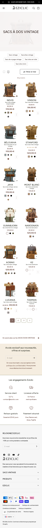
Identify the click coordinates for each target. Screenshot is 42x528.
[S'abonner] (34, 358)
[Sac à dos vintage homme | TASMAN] (31, 289)
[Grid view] (4, 71)
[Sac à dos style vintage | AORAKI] (10, 251)
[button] (4, 8)
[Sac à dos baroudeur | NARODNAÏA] (31, 215)
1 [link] (12, 320)
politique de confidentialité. (16, 365)
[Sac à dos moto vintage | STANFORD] (31, 132)
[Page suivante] (29, 320)
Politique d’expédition (25, 508)
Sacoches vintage (27, 55)
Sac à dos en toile (31, 59)
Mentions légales (29, 511)
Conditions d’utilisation (9, 508)
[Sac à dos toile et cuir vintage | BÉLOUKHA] (10, 132)
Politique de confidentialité (30, 505)
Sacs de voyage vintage (13, 59)
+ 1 (16, 114)
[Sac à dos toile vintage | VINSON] (31, 89)
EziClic (10, 522)
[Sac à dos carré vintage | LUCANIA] (10, 289)
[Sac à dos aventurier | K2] (31, 251)
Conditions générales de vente (12, 511)
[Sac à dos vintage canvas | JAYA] (10, 174)
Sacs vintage (13, 55)
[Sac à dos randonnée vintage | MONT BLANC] (31, 174)
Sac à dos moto (21, 64)
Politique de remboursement (11, 505)
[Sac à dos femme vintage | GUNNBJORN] (10, 215)
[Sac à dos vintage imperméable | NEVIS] (10, 89)
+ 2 (16, 310)
